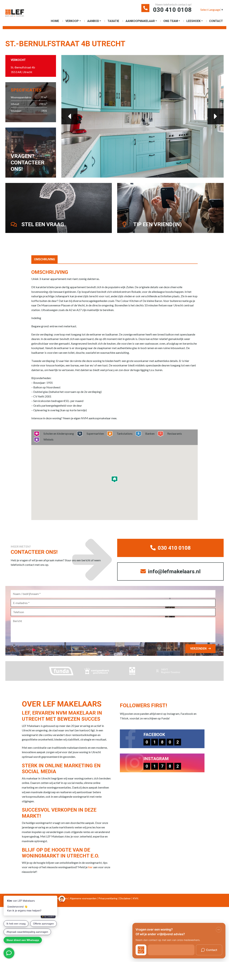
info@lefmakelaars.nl (174, 571)
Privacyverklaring (107, 898)
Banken (150, 433)
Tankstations (125, 433)
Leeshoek (193, 21)
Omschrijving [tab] (44, 259)
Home (55, 21)
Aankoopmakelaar (140, 21)
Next (216, 116)
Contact (216, 21)
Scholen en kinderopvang (58, 433)
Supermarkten (95, 433)
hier (90, 867)
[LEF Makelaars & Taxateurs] (14, 14)
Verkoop (72, 21)
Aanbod (93, 21)
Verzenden (198, 648)
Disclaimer (125, 898)
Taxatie (113, 21)
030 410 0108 (172, 9)
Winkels (48, 439)
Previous (69, 116)
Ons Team (170, 21)
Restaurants (174, 433)
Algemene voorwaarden (83, 898)
